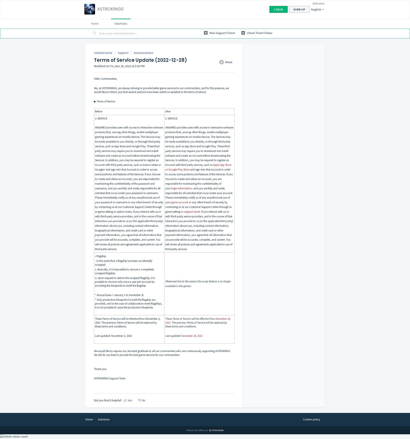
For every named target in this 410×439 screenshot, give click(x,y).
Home (95, 23)
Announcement (143, 53)
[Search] (94, 33)
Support (123, 53)
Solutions (120, 23)
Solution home (103, 53)
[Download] (197, 167)
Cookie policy (311, 419)
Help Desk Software (197, 430)
